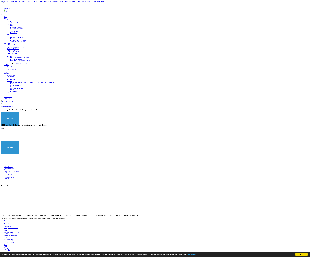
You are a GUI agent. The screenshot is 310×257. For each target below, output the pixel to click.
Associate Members (15, 31)
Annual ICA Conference (10, 239)
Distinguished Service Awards (18, 37)
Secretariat (13, 30)
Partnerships (13, 33)
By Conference (11, 75)
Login (2, 5)
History (9, 21)
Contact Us (7, 98)
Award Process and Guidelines (18, 41)
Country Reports (11, 78)
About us (6, 18)
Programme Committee (16, 27)
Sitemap (6, 248)
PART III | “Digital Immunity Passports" (20, 60)
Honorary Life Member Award (18, 38)
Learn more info (192, 255)
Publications (10, 95)
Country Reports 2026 (12, 50)
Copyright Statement (12, 94)
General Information (12, 44)
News (5, 72)
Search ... (3, 3)
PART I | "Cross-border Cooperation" (20, 57)
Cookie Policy (7, 250)
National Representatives (16, 28)
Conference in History (9, 168)
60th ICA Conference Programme (15, 47)
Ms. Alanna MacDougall (16, 88)
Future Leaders (8, 174)
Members (9, 24)
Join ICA (6, 65)
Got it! (301, 254)
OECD (6, 175)
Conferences (7, 43)
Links (8, 92)
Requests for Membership (13, 70)
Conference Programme (10, 240)
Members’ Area (8, 97)
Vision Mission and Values (14, 22)
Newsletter (6, 178)
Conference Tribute (12, 53)
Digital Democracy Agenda (21, 63)
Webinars (9, 56)
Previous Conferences (12, 54)
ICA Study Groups (8, 167)
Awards (9, 34)
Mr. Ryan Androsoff (15, 85)
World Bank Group (9, 177)
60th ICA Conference (12, 46)
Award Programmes (15, 36)
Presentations (13, 91)
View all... (3, 221)
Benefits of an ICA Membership (12, 232)
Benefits (9, 68)
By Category (10, 76)
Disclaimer (6, 249)
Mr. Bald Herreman (15, 86)
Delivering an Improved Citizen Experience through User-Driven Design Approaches (32, 82)
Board (11, 25)
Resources (6, 73)
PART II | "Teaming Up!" (16, 59)
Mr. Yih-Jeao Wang (15, 84)
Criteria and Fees (11, 69)
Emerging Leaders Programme (18, 40)
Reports (12, 89)
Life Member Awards (9, 172)
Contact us (6, 246)
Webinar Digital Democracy (17, 62)
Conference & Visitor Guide (14, 52)
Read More (10, 118)
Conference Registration (13, 49)
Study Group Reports (12, 79)
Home (5, 17)
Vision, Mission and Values (11, 228)
